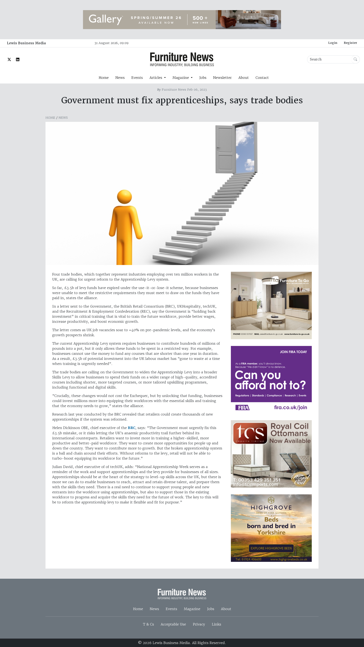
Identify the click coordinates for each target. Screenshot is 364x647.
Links (216, 624)
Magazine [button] (181, 77)
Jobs (202, 77)
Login (332, 43)
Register (350, 43)
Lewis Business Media (26, 43)
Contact (262, 77)
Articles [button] (156, 77)
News (120, 77)
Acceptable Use (173, 624)
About (243, 77)
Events (137, 77)
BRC (131, 428)
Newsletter (222, 77)
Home (104, 77)
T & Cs (148, 624)
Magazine (192, 609)
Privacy (199, 624)
